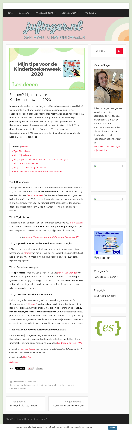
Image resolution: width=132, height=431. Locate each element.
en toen (16, 385)
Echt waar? (31, 304)
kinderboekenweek (29, 385)
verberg (24, 147)
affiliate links (26, 357)
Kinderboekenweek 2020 (69, 343)
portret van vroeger (67, 272)
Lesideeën (31, 382)
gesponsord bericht (28, 349)
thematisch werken (18, 388)
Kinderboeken (19, 382)
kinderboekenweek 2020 (50, 385)
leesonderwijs (68, 385)
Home (9, 12)
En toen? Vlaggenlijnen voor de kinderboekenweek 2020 (51, 237)
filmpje (27, 253)
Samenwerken (69, 12)
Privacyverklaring (44, 12)
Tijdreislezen (76, 222)
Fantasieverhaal (35, 195)
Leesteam (24, 12)
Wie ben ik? (90, 12)
